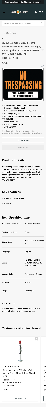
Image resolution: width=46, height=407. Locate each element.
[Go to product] (20, 350)
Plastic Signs (11, 33)
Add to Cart (24, 140)
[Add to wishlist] (36, 339)
